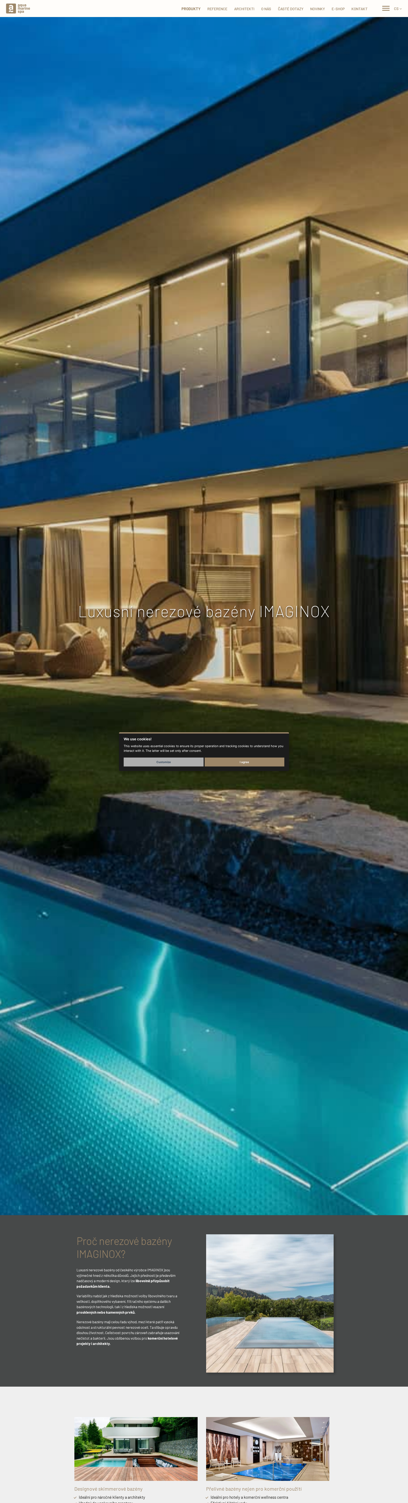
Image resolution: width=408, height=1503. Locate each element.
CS (396, 8)
